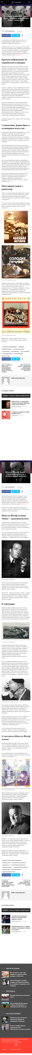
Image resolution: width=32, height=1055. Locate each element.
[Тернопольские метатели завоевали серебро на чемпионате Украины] (5, 1019)
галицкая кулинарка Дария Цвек (9, 346)
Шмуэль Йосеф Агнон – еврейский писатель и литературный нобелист (24, 368)
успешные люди (6, 355)
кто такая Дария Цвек (7, 353)
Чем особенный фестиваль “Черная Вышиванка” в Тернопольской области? (19, 1005)
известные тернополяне (18, 349)
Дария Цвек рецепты (7, 349)
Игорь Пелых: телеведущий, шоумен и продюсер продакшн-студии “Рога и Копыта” (20, 403)
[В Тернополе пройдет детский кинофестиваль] (6, 415)
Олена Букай (14, 415)
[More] (22, 35)
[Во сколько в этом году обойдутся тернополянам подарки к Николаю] (5, 974)
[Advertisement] (16, 438)
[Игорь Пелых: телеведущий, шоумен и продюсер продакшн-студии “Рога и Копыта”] (6, 404)
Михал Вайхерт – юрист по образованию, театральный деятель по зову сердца (7, 369)
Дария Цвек (21, 346)
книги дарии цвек (15, 351)
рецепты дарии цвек (18, 353)
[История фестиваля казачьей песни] (5, 997)
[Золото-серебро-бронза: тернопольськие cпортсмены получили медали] (5, 1027)
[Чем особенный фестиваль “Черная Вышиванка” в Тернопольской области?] (5, 1005)
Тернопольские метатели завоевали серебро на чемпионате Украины (18, 1019)
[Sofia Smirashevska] (3, 31)
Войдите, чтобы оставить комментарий (16, 395)
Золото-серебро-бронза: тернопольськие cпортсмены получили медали (20, 1027)
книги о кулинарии (25, 351)
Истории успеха (16, 13)
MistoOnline (18, 1042)
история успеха (5, 351)
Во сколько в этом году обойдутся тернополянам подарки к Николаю (18, 974)
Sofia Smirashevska (10, 31)
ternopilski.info (18, 54)
